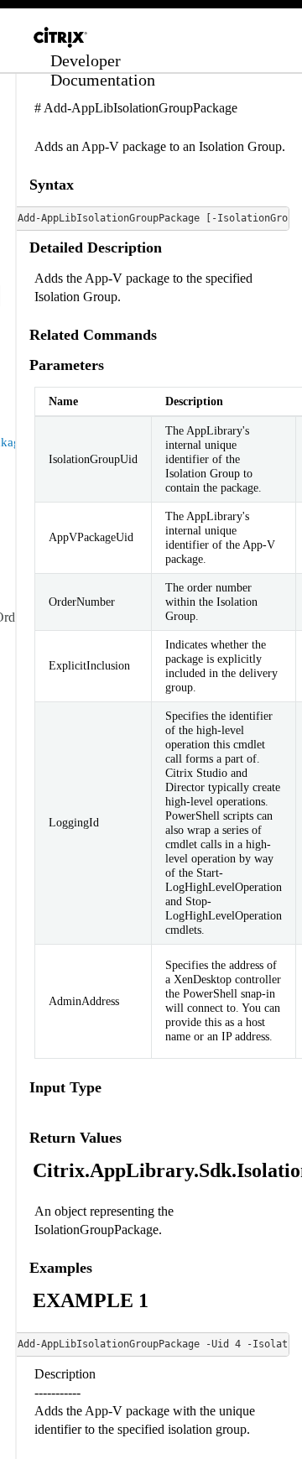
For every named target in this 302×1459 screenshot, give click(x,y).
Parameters (66, 365)
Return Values (75, 1137)
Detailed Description (95, 247)
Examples (60, 1267)
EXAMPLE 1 (90, 1300)
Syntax (51, 184)
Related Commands (93, 334)
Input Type (65, 1087)
